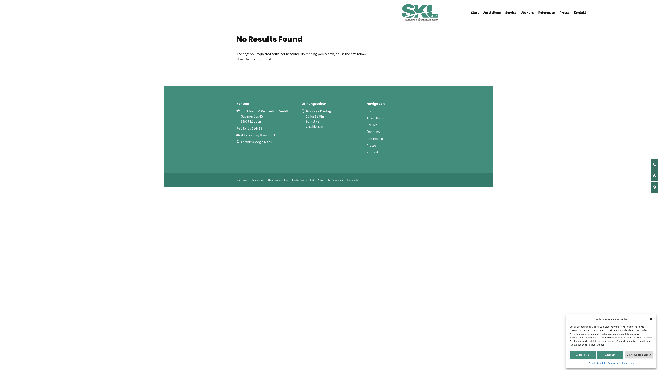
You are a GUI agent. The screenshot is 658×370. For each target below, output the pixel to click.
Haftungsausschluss (278, 179)
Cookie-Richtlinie (597, 363)
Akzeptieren (582, 354)
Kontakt (580, 13)
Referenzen (546, 13)
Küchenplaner (354, 179)
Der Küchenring (335, 179)
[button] (651, 319)
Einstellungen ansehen (639, 354)
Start (475, 13)
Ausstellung (492, 13)
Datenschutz (614, 363)
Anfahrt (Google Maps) (257, 142)
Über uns (527, 13)
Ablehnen (610, 354)
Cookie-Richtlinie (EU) (303, 179)
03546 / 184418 (251, 128)
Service (510, 13)
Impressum (628, 363)
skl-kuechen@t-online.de (259, 135)
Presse (564, 13)
